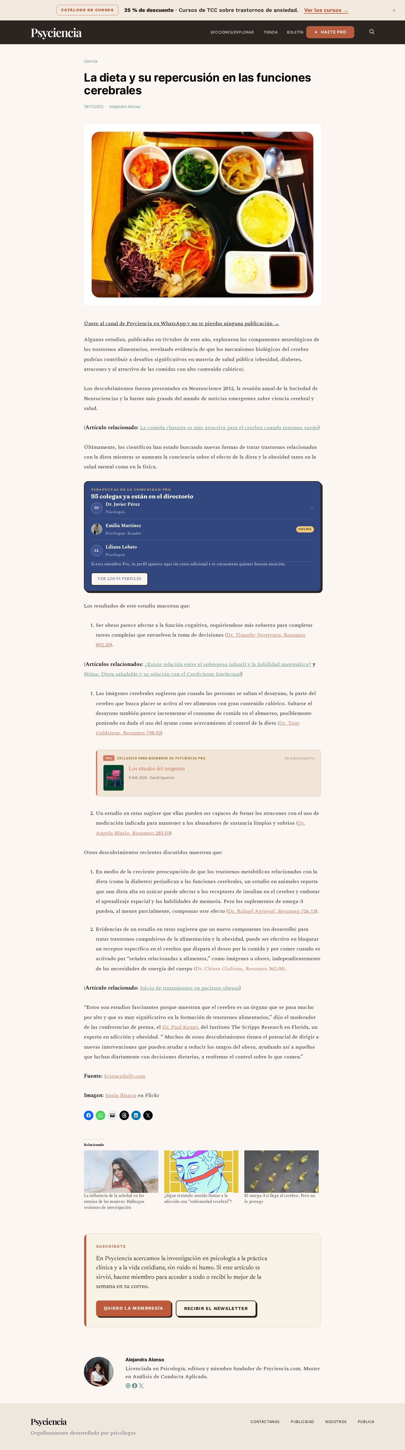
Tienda (271, 32)
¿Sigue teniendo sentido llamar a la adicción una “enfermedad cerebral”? (198, 1199)
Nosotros (336, 1421)
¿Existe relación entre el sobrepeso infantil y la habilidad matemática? (228, 664)
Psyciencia (56, 32)
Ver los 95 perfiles (119, 579)
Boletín (295, 32)
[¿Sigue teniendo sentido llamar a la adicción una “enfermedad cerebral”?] (201, 1171)
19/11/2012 (93, 106)
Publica (366, 1421)
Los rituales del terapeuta (157, 768)
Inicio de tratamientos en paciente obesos (189, 988)
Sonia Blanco (120, 1095)
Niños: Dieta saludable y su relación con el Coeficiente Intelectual (162, 674)
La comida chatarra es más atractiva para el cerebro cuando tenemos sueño (229, 428)
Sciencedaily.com (124, 1076)
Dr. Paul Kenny (180, 1027)
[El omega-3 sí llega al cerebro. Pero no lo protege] (281, 1171)
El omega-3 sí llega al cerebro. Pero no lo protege (279, 1199)
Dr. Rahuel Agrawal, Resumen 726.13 (272, 911)
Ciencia (90, 61)
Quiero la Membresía (133, 1308)
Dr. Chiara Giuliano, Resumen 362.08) (240, 969)
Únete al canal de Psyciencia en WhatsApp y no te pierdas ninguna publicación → (181, 323)
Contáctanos (265, 1421)
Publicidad (302, 1421)
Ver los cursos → (326, 10)
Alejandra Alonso (125, 106)
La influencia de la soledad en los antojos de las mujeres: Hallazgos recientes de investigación (114, 1202)
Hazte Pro (334, 32)
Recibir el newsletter (216, 1308)
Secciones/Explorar (232, 32)
